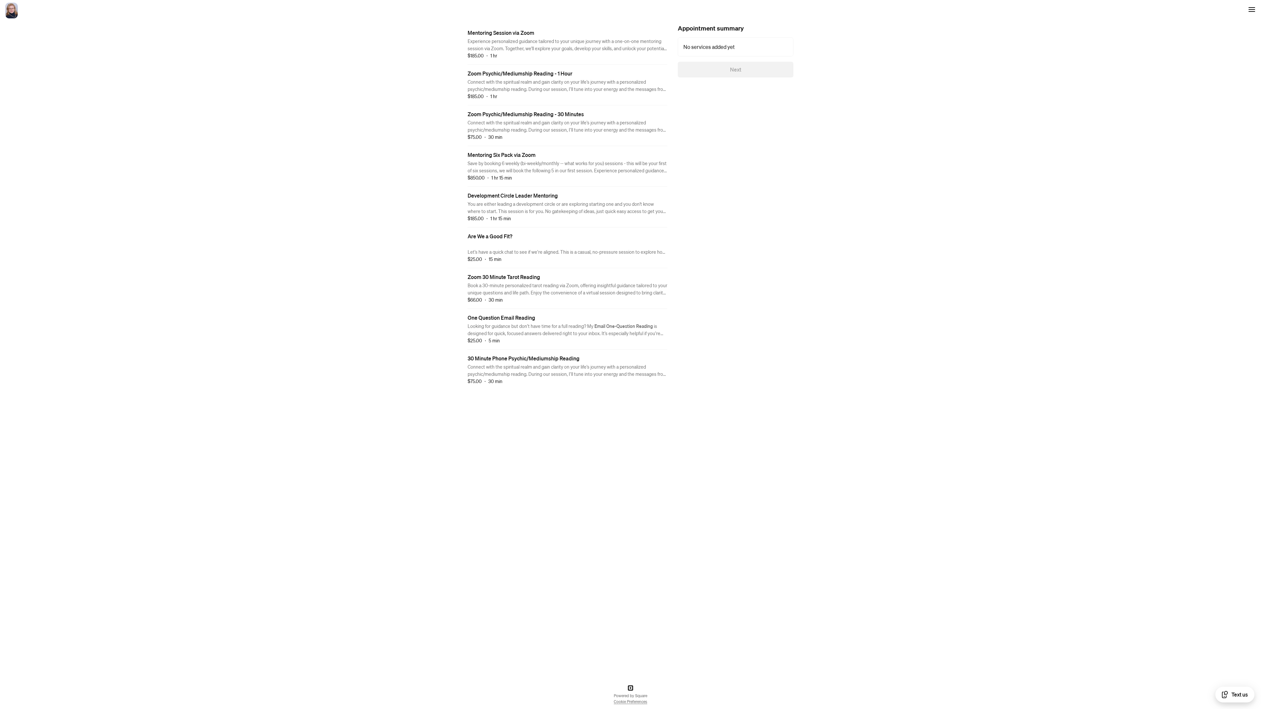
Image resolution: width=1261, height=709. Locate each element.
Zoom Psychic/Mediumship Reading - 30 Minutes (526, 114)
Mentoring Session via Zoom (501, 32)
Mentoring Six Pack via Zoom (502, 154)
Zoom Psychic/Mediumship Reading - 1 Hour (520, 73)
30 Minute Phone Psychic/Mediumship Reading (524, 358)
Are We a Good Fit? (490, 236)
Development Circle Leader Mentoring (513, 195)
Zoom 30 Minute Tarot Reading (504, 276)
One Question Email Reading (501, 317)
